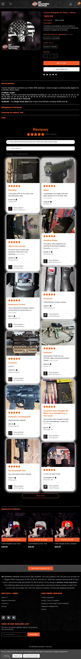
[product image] (20, 30)
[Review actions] (36, 185)
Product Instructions (47, 597)
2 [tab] (41, 549)
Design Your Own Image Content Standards (55, 603)
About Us (4, 597)
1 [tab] (39, 549)
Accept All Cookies (31, 656)
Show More (47, 198)
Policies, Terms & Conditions (50, 600)
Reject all (17, 656)
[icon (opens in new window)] (3, 618)
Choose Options (14, 539)
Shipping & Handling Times (49, 606)
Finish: (48, 43)
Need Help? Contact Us (41, 568)
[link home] (41, 4)
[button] (61, 69)
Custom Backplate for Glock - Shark (37, 543)
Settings (7, 656)
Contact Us (4, 603)
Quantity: (46, 52)
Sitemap (4, 606)
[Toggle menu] (2, 3)
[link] (13, 525)
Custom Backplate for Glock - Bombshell (65, 543)
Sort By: (59, 154)
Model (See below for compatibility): (58, 34)
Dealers (43, 609)
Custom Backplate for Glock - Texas (11, 543)
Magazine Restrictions (8, 600)
